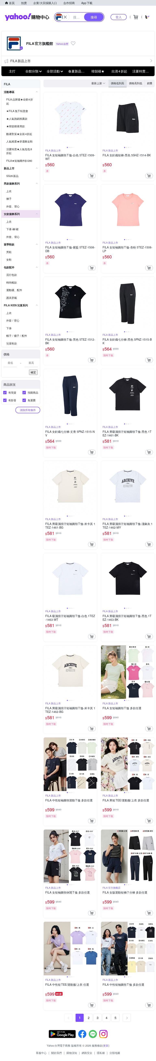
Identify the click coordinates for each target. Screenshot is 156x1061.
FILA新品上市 (20, 60)
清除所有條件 (28, 410)
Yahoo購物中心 (27, 17)
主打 (12, 71)
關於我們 (56, 1053)
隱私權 (101, 1053)
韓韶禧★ (97, 71)
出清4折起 (119, 71)
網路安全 (87, 1053)
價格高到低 (135, 83)
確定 (33, 372)
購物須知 (71, 1053)
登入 (119, 17)
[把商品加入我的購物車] (92, 175)
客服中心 (41, 1053)
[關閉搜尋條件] (65, 17)
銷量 (149, 83)
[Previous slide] (46, 119)
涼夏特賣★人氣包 (142, 71)
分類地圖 (114, 1053)
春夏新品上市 (77, 71)
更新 (105, 1045)
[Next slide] (94, 119)
